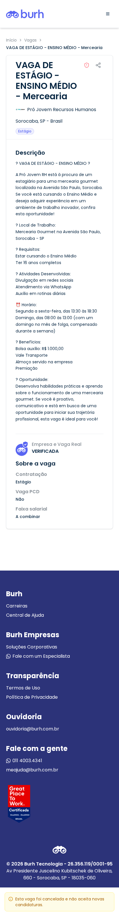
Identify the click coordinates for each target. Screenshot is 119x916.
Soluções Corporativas (31, 647)
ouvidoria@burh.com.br (32, 729)
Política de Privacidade (32, 697)
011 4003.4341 (27, 760)
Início (11, 40)
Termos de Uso (23, 688)
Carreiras (16, 606)
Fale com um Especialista (41, 656)
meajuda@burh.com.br (32, 770)
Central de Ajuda (25, 615)
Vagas (30, 40)
